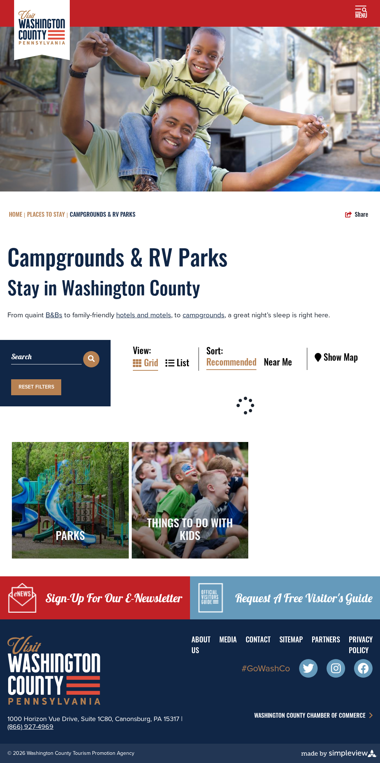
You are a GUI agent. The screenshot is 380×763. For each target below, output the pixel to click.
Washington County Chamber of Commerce (310, 716)
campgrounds (204, 315)
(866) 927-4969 (30, 726)
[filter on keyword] (91, 359)
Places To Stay (46, 215)
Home (15, 215)
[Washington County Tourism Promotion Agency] (42, 29)
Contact (258, 640)
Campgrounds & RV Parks (102, 215)
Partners (326, 640)
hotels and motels (143, 315)
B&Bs (54, 315)
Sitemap (291, 640)
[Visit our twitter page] (308, 670)
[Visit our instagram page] (336, 670)
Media (228, 640)
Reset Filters (36, 387)
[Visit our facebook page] (363, 670)
